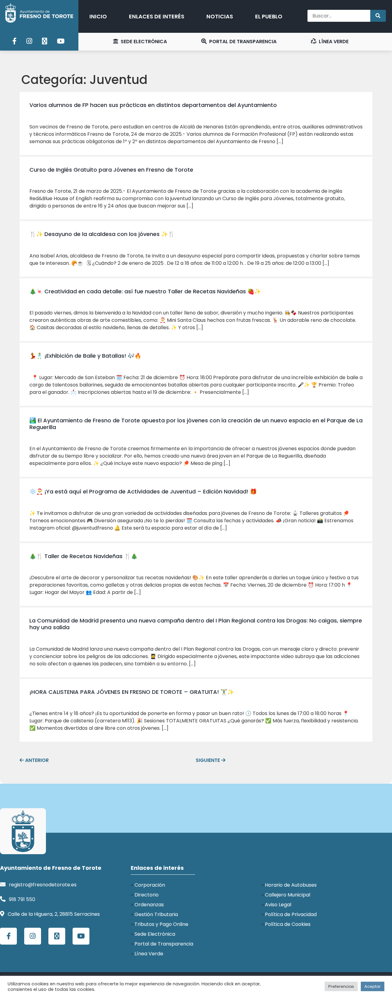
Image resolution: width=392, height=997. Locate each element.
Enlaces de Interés (156, 16)
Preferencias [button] (341, 986)
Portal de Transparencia (242, 41)
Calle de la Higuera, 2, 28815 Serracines (54, 914)
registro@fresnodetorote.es (43, 884)
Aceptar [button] (372, 986)
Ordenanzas (149, 904)
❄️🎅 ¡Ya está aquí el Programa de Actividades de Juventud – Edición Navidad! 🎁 (143, 491)
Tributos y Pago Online (161, 924)
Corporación (149, 885)
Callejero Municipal (287, 894)
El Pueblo (268, 16)
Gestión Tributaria (156, 914)
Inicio (98, 16)
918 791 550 (22, 899)
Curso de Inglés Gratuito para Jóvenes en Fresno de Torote (111, 169)
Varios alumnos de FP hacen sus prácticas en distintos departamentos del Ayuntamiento (153, 105)
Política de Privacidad (291, 914)
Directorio (146, 894)
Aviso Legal (278, 904)
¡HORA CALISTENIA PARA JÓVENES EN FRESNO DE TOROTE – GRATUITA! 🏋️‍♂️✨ (131, 692)
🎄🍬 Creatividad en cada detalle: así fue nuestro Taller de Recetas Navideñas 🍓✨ (145, 291)
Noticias (219, 16)
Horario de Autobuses (291, 885)
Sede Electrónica (143, 41)
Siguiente (210, 760)
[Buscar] (378, 16)
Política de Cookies (288, 924)
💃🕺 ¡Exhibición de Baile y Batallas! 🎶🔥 (85, 356)
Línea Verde (333, 41)
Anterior (34, 760)
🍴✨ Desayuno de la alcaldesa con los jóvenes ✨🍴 (102, 234)
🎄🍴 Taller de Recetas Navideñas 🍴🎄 (83, 556)
